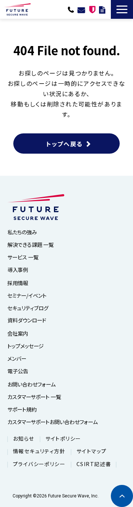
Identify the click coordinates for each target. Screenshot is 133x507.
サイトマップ (91, 451)
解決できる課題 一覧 (30, 244)
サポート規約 (22, 409)
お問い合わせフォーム (31, 384)
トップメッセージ (25, 346)
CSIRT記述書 (93, 464)
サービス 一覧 (22, 257)
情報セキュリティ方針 (39, 451)
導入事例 (17, 269)
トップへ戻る (64, 143)
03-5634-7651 (71, 9)
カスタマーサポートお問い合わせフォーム (52, 422)
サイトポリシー (63, 438)
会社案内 (17, 333)
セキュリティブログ (27, 308)
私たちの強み (22, 232)
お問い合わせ (81, 9)
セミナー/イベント (27, 295)
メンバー (16, 358)
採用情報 (17, 283)
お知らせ (23, 438)
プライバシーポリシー (39, 464)
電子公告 (17, 371)
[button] (122, 9)
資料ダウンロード (102, 9)
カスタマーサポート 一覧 (34, 397)
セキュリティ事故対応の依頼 (92, 9)
